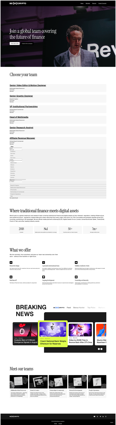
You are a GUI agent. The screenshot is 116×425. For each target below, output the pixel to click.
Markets (88, 3)
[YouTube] (94, 416)
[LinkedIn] (103, 416)
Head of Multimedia (19, 117)
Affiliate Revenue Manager (22, 138)
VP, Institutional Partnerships (24, 106)
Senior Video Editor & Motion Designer (28, 85)
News (82, 3)
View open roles (15, 43)
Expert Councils (102, 3)
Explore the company (27, 43)
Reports (94, 3)
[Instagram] (105, 416)
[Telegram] (100, 416)
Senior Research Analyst (21, 127)
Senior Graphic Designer (21, 96)
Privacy (60, 423)
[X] (97, 416)
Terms (55, 423)
